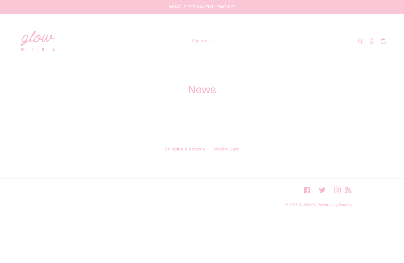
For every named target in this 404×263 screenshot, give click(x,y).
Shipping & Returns (185, 149)
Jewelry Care (226, 149)
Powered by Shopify (335, 204)
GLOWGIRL (308, 204)
